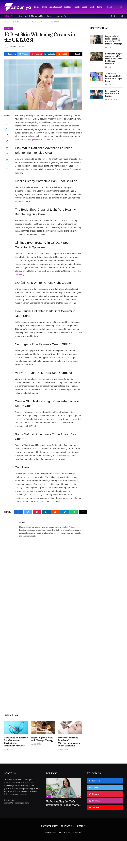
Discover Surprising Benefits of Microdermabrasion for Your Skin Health (69, 741)
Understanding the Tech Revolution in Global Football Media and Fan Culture (63, 803)
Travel (99, 7)
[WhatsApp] (6, 159)
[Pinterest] (6, 140)
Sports (85, 7)
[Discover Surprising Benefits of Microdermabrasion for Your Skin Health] (70, 727)
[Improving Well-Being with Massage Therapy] (43, 727)
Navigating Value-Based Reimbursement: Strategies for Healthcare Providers (16, 741)
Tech (92, 7)
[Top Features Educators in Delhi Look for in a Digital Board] (96, 76)
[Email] (6, 165)
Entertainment (55, 7)
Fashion (67, 7)
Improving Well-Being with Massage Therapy (42, 739)
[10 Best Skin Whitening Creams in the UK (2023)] (43, 84)
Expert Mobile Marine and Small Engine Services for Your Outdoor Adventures (43, 16)
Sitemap (81, 826)
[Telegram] (6, 153)
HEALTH (8, 28)
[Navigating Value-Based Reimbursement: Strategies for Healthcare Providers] (16, 727)
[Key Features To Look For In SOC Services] (96, 94)
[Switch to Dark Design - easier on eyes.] (122, 16)
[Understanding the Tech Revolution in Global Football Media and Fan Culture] (63, 788)
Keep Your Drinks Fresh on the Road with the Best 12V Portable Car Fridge (113, 40)
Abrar (14, 47)
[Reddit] (6, 147)
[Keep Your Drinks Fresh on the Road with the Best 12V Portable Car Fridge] (96, 39)
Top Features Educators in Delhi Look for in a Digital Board (113, 77)
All (48, 796)
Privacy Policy (49, 826)
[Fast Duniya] (17, 7)
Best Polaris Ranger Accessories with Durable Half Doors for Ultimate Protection (113, 59)
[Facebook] (6, 121)
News (44, 7)
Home (36, 7)
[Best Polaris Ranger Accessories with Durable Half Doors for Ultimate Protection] (96, 56)
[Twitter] (6, 128)
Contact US (67, 826)
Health (76, 7)
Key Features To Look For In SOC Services (112, 93)
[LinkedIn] (6, 134)
